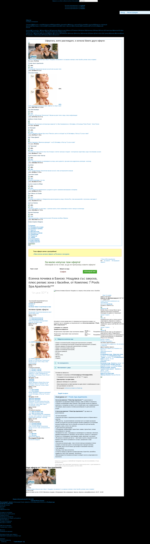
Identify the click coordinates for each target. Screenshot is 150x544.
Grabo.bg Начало (5, 505)
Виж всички (62, 32)
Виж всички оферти (34, 436)
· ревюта (106, 260)
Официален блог (5, 509)
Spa (103, 350)
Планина (118, 348)
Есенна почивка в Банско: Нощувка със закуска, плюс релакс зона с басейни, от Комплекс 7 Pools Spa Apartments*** (64, 282)
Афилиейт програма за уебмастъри (10, 536)
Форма (15, 499)
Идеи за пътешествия (107, 373)
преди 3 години (105, 315)
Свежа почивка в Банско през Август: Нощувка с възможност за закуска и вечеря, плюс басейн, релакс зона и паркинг (62, 59)
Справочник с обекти (6, 527)
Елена (43, 30)
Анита (102, 318)
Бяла (52, 35)
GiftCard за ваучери (5, 525)
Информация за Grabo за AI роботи (10, 518)
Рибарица (46, 35)
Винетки (2, 530)
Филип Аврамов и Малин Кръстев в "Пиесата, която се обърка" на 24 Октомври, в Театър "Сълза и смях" (58, 133)
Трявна (92, 33)
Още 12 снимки (107, 295)
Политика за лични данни (7, 514)
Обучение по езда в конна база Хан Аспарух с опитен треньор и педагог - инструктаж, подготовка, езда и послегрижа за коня (64, 152)
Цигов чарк (63, 30)
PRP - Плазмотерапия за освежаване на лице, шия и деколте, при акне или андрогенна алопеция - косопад (59, 161)
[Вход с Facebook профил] (144, 12)
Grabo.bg (3, 541)
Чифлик (83, 30)
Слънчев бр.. (36, 30)
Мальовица (39, 35)
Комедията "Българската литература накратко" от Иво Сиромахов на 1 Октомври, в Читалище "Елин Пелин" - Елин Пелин (63, 124)
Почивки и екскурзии (6, 521)
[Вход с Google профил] (149, 12)
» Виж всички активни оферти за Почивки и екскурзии (51, 254)
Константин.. (42, 32)
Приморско (65, 33)
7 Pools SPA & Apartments (108, 259)
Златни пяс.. (30, 33)
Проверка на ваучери (6, 531)
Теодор (103, 330)
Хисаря (72, 33)
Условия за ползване (6, 512)
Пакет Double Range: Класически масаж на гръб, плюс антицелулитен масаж (50, 170)
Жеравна (49, 32)
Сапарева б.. (31, 35)
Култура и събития (5, 522)
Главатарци (109, 30)
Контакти (2, 506)
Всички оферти (4, 519)
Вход (123, 13)
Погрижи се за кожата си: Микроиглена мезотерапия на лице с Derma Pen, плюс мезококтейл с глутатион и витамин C (62, 199)
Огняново (85, 33)
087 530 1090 (30, 499)
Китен (48, 30)
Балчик (118, 33)
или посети (106, 304)
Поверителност (4, 515)
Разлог (102, 30)
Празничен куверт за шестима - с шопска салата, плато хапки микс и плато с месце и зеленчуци (56, 208)
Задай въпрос (63, 393)
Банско (29, 30)
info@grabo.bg (21, 499)
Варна (70, 30)
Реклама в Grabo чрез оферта (8, 534)
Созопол (57, 33)
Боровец (38, 33)
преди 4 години (105, 339)
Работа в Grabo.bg (5, 540)
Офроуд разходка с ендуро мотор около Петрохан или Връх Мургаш (48, 218)
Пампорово (55, 30)
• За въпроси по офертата (108, 344)
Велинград (45, 33)
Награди (2, 539)
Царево (29, 32)
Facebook (31, 439)
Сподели (31, 305)
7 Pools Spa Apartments (77, 397)
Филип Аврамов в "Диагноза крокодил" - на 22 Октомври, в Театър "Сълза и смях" (51, 142)
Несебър (78, 33)
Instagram (37, 439)
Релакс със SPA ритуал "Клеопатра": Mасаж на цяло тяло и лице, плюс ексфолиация (52, 115)
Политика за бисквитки (6, 517)
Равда (97, 30)
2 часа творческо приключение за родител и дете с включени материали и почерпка (52, 189)
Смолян (56, 35)
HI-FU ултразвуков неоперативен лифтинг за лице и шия (44, 106)
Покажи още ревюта (106, 341)
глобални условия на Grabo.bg (73, 388)
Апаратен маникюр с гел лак (36, 180)
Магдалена (104, 308)
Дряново (116, 30)
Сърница (107, 33)
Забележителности (106, 351)
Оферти (56, 1)
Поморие (76, 30)
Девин (51, 33)
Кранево (113, 33)
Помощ (2, 508)
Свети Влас (99, 33)
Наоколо (103, 353)
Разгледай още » (106, 360)
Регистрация (132, 13)
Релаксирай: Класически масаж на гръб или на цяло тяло (44, 69)
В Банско (103, 361)
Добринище (90, 30)
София (63, 272)
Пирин (110, 348)
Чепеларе (55, 32)
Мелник (35, 32)
